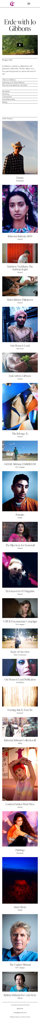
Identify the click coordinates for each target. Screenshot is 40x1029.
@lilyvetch (20, 1008)
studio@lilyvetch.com (20, 1013)
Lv (12, 4)
